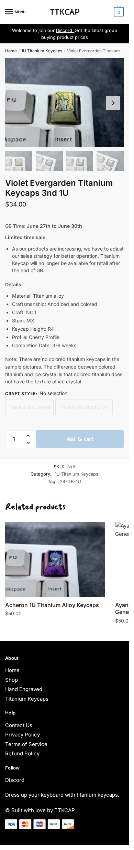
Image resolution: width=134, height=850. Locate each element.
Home (11, 50)
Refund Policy (22, 753)
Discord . (65, 30)
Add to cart (79, 439)
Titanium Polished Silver (84, 407)
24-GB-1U (70, 481)
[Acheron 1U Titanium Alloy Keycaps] (55, 559)
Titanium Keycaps (26, 698)
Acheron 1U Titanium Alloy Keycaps (52, 605)
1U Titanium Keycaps (41, 50)
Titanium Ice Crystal (29, 407)
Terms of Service (26, 744)
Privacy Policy (22, 734)
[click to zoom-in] (64, 102)
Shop (11, 680)
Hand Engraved (23, 689)
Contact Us (18, 725)
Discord (14, 780)
